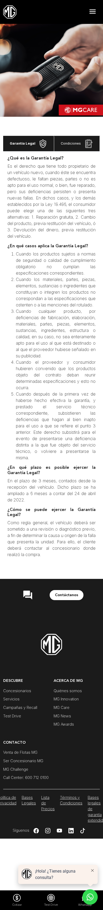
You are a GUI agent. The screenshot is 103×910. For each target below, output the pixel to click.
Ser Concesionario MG (23, 761)
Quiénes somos (68, 690)
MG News (62, 716)
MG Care (61, 707)
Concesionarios (17, 690)
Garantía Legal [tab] (23, 143)
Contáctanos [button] (66, 594)
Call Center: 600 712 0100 (26, 777)
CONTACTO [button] (14, 742)
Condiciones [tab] (71, 143)
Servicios (11, 699)
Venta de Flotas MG (20, 752)
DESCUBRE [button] (13, 680)
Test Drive (12, 716)
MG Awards (64, 724)
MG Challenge (15, 769)
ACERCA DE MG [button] (68, 680)
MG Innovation (66, 699)
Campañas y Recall (20, 707)
